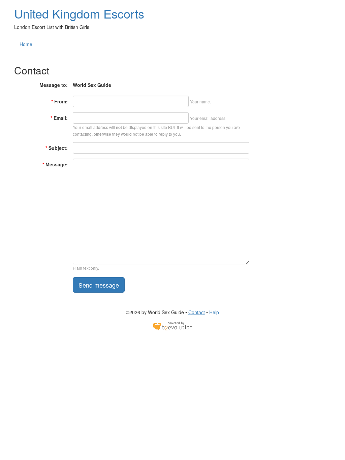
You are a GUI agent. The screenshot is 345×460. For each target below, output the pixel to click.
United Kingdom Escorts (79, 13)
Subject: (56, 147)
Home (26, 44)
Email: (59, 117)
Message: (55, 164)
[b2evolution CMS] (172, 325)
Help (214, 312)
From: (59, 101)
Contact (196, 312)
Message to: (53, 84)
